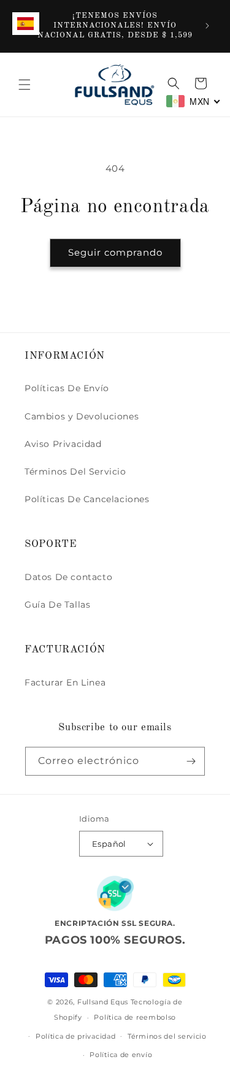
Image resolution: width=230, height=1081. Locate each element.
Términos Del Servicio (75, 471)
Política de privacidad (75, 1036)
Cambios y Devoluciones (82, 416)
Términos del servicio (167, 1036)
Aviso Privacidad (63, 443)
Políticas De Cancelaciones (87, 499)
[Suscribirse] (190, 761)
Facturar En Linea (65, 682)
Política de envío (121, 1054)
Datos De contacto (68, 577)
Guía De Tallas (57, 604)
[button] (24, 84)
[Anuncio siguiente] (207, 25)
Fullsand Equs (102, 1002)
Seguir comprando (115, 252)
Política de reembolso (135, 1017)
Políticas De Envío (67, 388)
